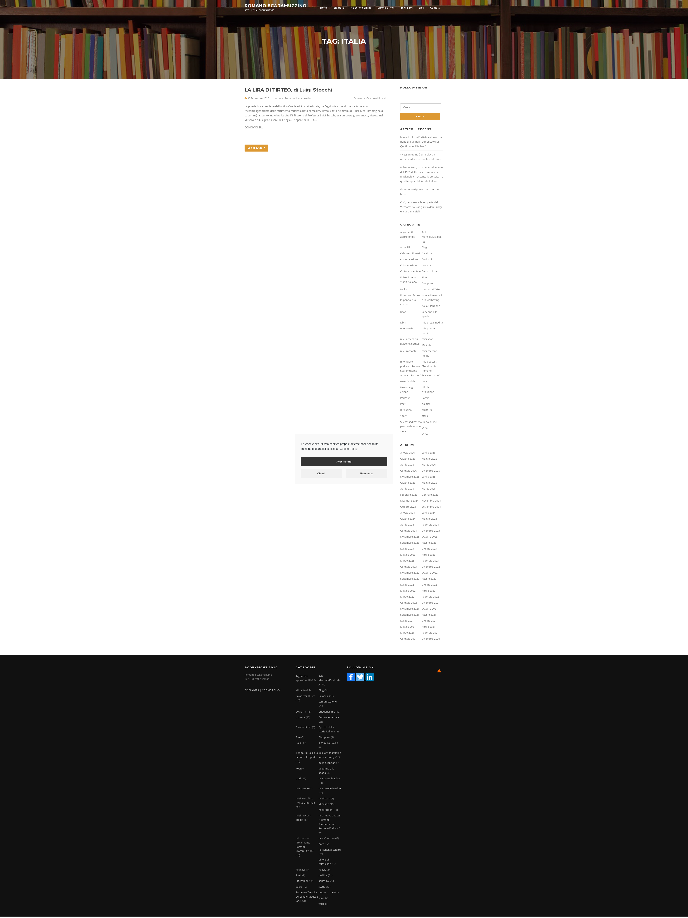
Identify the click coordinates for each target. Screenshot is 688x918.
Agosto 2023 (429, 542)
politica (426, 404)
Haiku (403, 289)
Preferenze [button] (366, 473)
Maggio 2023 (407, 554)
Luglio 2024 (428, 512)
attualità (405, 247)
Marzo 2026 (429, 464)
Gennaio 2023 (408, 566)
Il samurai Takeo (431, 289)
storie (425, 416)
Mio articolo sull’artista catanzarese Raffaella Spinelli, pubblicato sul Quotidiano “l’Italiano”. (421, 141)
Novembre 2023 (409, 536)
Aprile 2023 (428, 554)
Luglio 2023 (407, 548)
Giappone (427, 283)
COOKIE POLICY (271, 690)
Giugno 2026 (407, 458)
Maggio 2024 (429, 518)
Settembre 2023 (409, 542)
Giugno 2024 (407, 518)
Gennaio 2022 (408, 602)
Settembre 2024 (431, 506)
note (424, 381)
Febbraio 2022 (430, 596)
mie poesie (406, 328)
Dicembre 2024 (409, 500)
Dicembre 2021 (431, 602)
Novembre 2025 (409, 476)
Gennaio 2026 (408, 470)
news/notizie (407, 381)
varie (425, 428)
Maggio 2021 (407, 626)
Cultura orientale (410, 271)
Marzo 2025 (429, 488)
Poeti (403, 404)
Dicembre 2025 (431, 470)
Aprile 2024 (407, 524)
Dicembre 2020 (431, 638)
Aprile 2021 (428, 626)
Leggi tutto (255, 147)
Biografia (339, 7)
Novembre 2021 (409, 608)
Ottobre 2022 (430, 572)
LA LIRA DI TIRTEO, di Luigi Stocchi (288, 90)
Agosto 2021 (429, 614)
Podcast (405, 398)
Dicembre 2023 (431, 530)
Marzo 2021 (407, 632)
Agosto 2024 (407, 512)
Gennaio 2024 (408, 530)
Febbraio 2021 (430, 632)
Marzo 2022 (407, 596)
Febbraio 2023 (430, 560)
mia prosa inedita (432, 322)
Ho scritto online (361, 7)
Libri (403, 322)
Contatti (435, 7)
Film (424, 277)
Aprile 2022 (428, 590)
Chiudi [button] (321, 473)
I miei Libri (406, 7)
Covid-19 (427, 259)
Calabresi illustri (376, 98)
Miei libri (427, 345)
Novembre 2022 (409, 572)
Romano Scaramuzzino (276, 5)
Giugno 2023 (429, 548)
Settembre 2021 (409, 614)
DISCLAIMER (252, 690)
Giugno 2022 (429, 584)
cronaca (426, 265)
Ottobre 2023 (430, 536)
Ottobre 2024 (408, 506)
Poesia (425, 398)
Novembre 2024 (431, 500)
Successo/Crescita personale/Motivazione (411, 426)
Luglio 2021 (407, 620)
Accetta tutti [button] (344, 461)
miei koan (427, 339)
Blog (421, 7)
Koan (403, 312)
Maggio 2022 (407, 590)
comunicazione (409, 259)
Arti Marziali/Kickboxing (432, 237)
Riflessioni (406, 410)
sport (403, 416)
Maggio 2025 (429, 482)
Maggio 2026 (429, 458)
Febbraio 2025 (408, 494)
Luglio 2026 (428, 452)
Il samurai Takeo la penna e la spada (410, 300)
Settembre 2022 (409, 578)
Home (324, 7)
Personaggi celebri (330, 849)
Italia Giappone (431, 306)
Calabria (427, 253)
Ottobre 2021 (430, 608)
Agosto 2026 (407, 452)
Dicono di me (386, 7)
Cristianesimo (408, 265)
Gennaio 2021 (408, 638)
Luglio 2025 (428, 476)
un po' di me (429, 422)
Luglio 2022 (407, 584)
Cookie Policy (348, 448)
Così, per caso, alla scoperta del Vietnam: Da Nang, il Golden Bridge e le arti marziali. (421, 207)
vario (425, 434)
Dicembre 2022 (431, 566)
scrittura (427, 410)
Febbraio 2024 (430, 524)
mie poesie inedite (330, 788)
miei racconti (408, 351)
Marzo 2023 (407, 560)
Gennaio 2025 (430, 494)
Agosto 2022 (429, 578)
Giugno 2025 (407, 482)
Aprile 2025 (407, 488)
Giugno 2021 (429, 620)
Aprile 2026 (407, 464)
